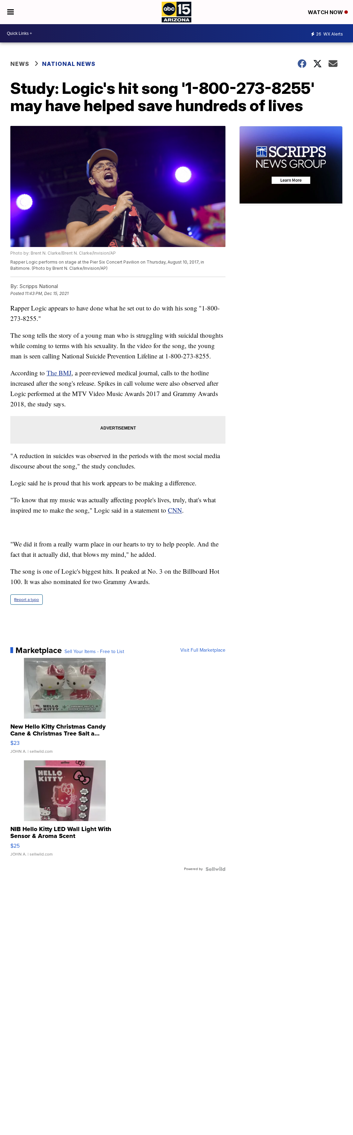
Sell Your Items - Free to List (94, 651)
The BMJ (59, 372)
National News (68, 63)
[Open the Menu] (10, 12)
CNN (175, 510)
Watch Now (326, 12)
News (19, 63)
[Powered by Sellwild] (215, 869)
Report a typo (26, 599)
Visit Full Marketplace (202, 650)
